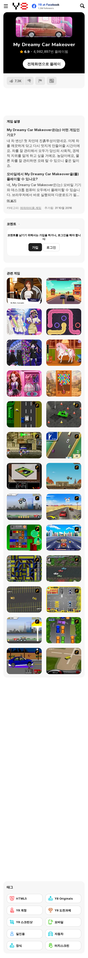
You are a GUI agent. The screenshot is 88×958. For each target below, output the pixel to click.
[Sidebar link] (5, 6)
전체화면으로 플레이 (44, 64)
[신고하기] (40, 81)
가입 (35, 247)
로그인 (51, 247)
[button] (11, 200)
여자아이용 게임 (30, 208)
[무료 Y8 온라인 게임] (20, 6)
